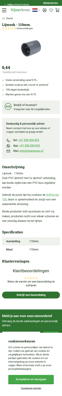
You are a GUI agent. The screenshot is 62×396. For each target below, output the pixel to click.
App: (26, 145)
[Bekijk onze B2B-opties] (8, 107)
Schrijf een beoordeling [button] (31, 295)
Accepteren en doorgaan (31, 379)
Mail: (28, 151)
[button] (9, 28)
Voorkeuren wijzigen (31, 388)
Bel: (26, 140)
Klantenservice (50, 3)
